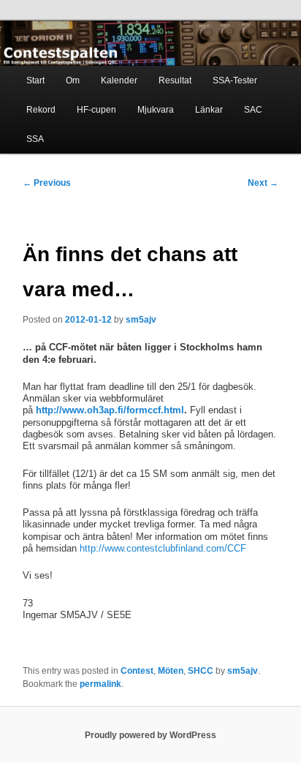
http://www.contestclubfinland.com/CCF (163, 548)
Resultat (175, 80)
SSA (35, 139)
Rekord (41, 110)
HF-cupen (96, 110)
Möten (170, 671)
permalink (100, 684)
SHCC (200, 671)
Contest (137, 671)
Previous (47, 183)
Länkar (209, 110)
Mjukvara (155, 110)
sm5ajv (141, 320)
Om (73, 80)
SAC (253, 110)
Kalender (119, 80)
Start (35, 80)
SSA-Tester (235, 80)
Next (263, 183)
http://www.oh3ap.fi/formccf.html (110, 410)
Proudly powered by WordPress (150, 735)
